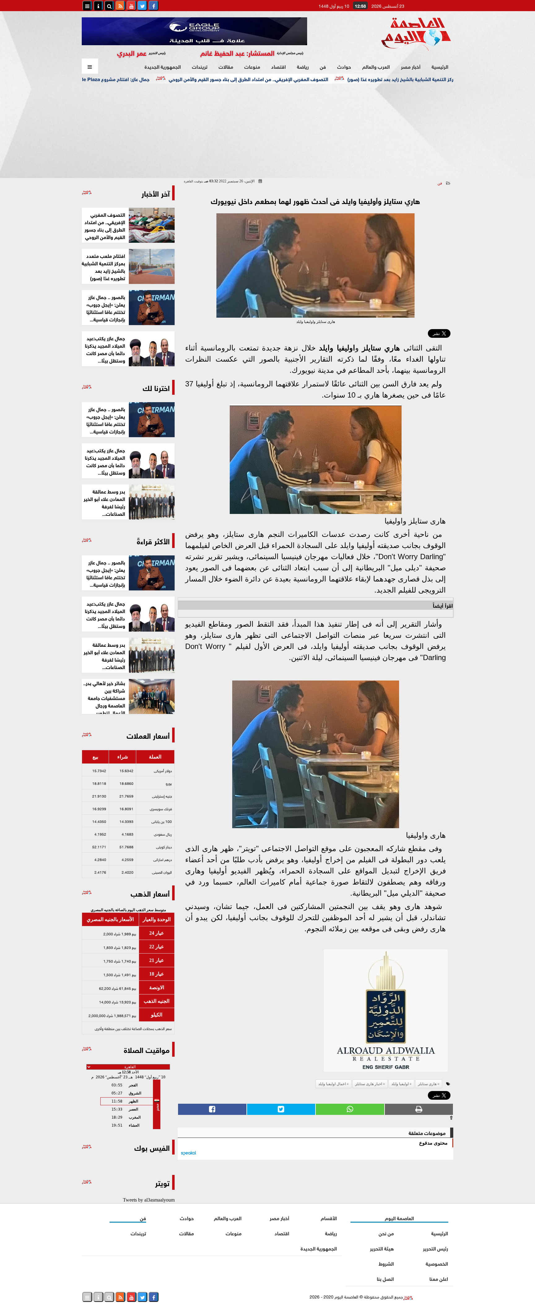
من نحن (386, 1233)
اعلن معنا (438, 1278)
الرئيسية (440, 66)
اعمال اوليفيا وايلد (332, 1084)
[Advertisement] (267, 130)
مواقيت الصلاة (147, 1049)
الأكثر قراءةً (153, 540)
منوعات (252, 66)
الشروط (386, 1263)
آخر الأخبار (155, 192)
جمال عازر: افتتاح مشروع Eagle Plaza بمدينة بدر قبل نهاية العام (125, 78)
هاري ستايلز (381, 348)
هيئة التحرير (382, 1248)
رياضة (303, 66)
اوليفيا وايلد (337, 348)
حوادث (344, 66)
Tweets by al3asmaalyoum (149, 1199)
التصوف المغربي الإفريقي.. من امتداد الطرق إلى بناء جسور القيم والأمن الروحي (289, 78)
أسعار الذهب (150, 892)
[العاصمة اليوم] (385, 1012)
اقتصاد (278, 66)
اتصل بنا (385, 1278)
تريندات (199, 66)
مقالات (226, 66)
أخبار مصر (410, 66)
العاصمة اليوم (399, 1217)
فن (323, 66)
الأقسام (329, 1217)
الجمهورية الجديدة (163, 66)
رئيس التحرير (435, 1248)
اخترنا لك (156, 387)
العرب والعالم (376, 66)
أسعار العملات (148, 734)
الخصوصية (437, 1263)
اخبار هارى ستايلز (368, 1084)
